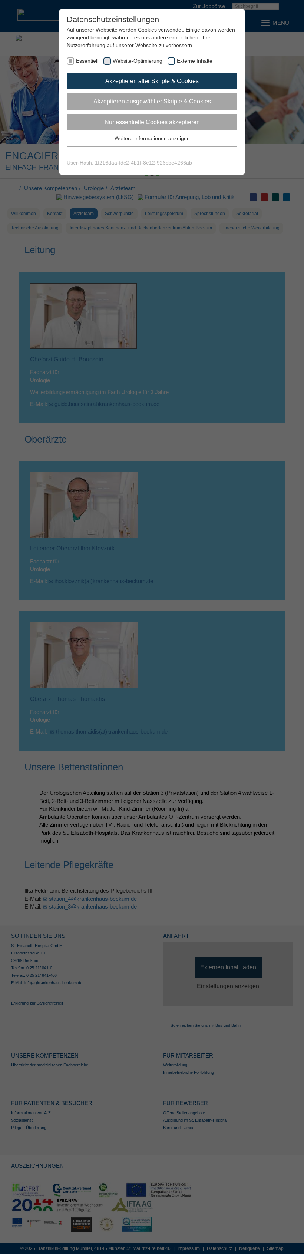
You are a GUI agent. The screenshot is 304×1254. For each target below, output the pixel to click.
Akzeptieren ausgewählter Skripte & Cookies (152, 101)
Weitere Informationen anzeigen (152, 138)
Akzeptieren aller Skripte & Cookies (152, 81)
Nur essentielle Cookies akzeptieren (152, 122)
